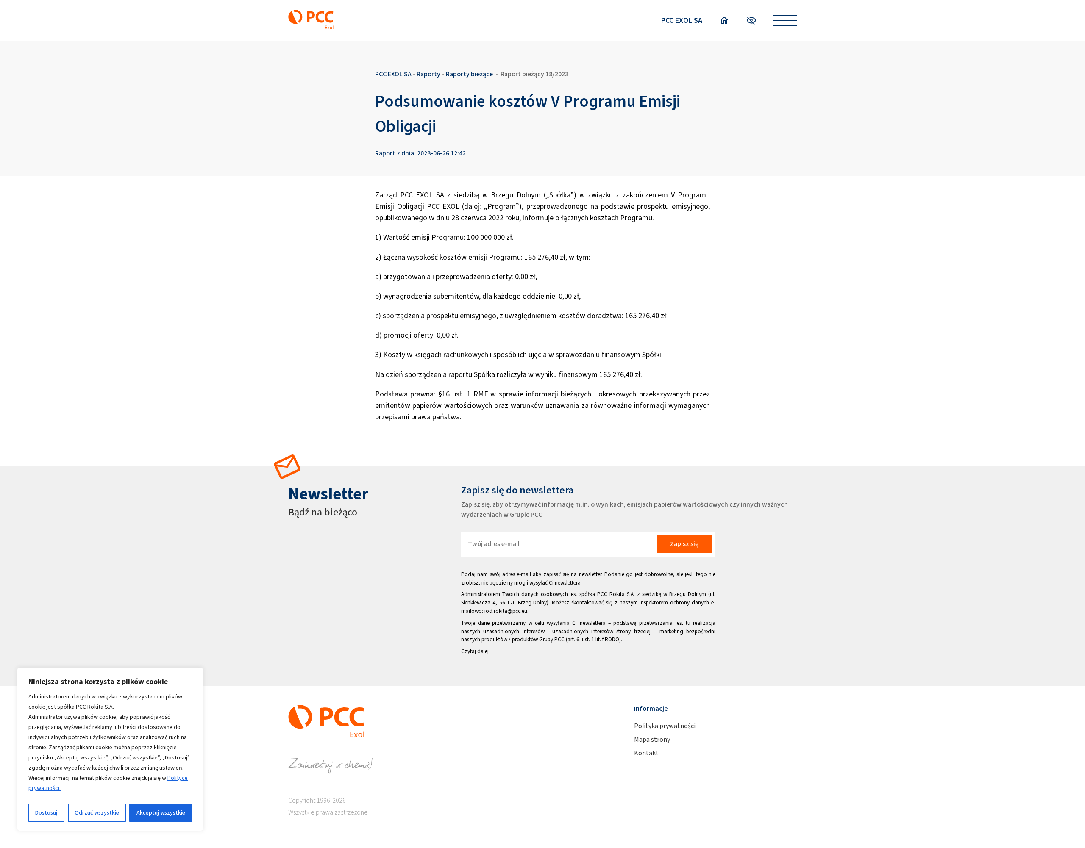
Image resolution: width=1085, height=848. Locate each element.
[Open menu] (785, 20)
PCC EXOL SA (681, 20)
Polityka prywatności (665, 725)
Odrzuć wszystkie (97, 813)
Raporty (428, 73)
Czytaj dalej (475, 651)
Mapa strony (652, 739)
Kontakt (646, 752)
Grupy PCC (552, 639)
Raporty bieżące (469, 73)
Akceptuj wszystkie (160, 813)
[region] (110, 749)
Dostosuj (46, 813)
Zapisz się (684, 543)
